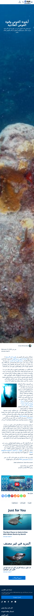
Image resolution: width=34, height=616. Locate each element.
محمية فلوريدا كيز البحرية (16, 361)
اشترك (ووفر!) (17, 597)
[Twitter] (6, 496)
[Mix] (18, 496)
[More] (24, 496)
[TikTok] (2, 602)
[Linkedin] (9, 496)
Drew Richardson (23, 346)
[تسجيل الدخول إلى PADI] (20, 2)
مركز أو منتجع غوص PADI (26, 459)
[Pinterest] (12, 496)
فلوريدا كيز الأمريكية (11, 357)
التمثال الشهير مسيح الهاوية (19, 359)
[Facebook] (2, 496)
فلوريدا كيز (22, 503)
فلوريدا (29, 503)
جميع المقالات (17, 578)
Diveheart (30, 418)
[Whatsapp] (21, 496)
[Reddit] (15, 496)
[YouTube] (5, 602)
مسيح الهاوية (15, 503)
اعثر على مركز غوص (7, 608)
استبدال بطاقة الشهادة (7, 611)
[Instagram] (15, 602)
